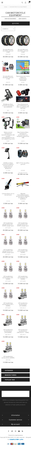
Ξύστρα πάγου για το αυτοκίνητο (8, 194)
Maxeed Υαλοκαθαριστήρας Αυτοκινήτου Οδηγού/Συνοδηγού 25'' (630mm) (23, 196)
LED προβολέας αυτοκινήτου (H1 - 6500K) (22, 251)
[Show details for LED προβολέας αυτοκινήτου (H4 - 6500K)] (8, 267)
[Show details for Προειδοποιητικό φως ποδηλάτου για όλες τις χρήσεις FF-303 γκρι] (23, 95)
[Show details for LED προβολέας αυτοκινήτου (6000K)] (8, 347)
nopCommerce (19, 435)
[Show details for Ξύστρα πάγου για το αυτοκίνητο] (8, 184)
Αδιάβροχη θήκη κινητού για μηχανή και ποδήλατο (8, 106)
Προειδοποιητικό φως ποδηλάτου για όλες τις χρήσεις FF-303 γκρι (23, 106)
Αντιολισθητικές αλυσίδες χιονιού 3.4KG (8, 51)
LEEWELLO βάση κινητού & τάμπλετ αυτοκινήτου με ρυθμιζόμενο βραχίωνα (8, 165)
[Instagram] (15, 431)
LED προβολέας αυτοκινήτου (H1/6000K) (23, 304)
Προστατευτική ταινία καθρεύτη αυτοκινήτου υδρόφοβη (23, 78)
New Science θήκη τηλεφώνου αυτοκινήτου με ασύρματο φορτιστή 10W (23, 135)
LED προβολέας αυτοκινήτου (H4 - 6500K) (8, 278)
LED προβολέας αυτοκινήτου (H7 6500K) (23, 278)
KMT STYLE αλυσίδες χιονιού (22, 163)
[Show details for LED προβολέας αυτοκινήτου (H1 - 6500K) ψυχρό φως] (8, 214)
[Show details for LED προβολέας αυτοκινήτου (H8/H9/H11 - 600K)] (23, 321)
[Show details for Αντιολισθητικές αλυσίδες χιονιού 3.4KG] (8, 40)
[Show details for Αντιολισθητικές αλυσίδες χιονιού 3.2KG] (23, 40)
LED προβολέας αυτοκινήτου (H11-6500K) (8, 304)
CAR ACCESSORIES (10, 18)
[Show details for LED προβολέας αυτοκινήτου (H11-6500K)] (8, 294)
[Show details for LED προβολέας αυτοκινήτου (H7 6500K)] (23, 267)
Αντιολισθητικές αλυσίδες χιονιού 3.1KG (8, 78)
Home (5, 7)
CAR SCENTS (22, 18)
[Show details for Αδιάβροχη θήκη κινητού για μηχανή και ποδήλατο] (8, 95)
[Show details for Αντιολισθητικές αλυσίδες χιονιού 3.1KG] (8, 67)
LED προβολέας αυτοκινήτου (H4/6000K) (8, 331)
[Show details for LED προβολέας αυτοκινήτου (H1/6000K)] (23, 294)
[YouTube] (19, 431)
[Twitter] (12, 431)
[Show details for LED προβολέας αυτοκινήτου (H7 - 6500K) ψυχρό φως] (23, 214)
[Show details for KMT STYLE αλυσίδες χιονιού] (23, 154)
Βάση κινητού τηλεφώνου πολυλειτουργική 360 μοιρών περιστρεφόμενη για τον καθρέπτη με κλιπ (8, 136)
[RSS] (22, 431)
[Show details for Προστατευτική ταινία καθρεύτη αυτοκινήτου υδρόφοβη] (23, 67)
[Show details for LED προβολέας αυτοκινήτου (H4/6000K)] (8, 321)
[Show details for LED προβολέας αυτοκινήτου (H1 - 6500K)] (23, 240)
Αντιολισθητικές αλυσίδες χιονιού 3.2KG (23, 51)
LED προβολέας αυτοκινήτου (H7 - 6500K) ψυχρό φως (23, 224)
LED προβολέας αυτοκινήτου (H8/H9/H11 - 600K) (23, 331)
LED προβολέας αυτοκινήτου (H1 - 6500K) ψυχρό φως (8, 224)
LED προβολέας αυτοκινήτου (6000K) (8, 357)
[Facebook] (8, 431)
